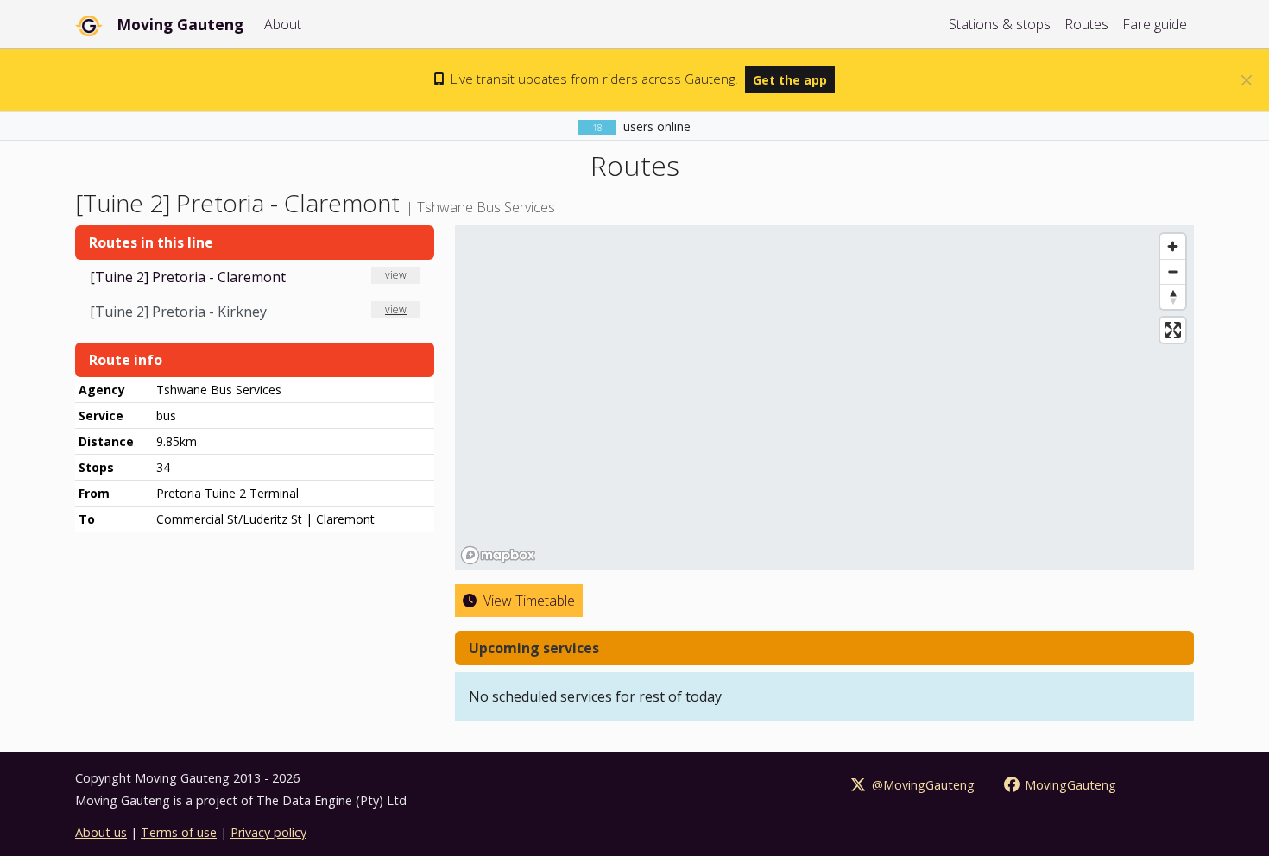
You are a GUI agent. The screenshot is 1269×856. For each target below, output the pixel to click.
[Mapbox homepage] (498, 555)
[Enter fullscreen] (1172, 330)
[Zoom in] (1172, 246)
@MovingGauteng (921, 785)
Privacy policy (268, 832)
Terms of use (179, 832)
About (282, 24)
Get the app (790, 80)
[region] (824, 397)
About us (101, 832)
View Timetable (527, 600)
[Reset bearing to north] (1172, 296)
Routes (1086, 24)
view (396, 275)
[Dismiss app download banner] (1246, 80)
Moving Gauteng (180, 24)
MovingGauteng (1068, 785)
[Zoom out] (1172, 271)
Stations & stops (1000, 24)
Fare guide (1154, 24)
